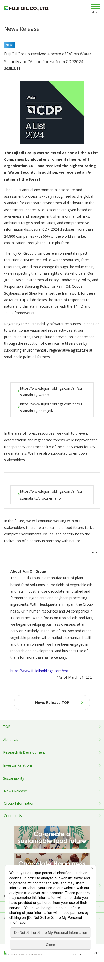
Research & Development (24, 752)
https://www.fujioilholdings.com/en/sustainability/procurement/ (51, 494)
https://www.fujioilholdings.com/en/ (39, 670)
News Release (15, 791)
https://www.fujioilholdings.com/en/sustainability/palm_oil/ (51, 407)
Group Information (19, 803)
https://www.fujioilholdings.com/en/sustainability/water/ (51, 391)
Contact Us (13, 815)
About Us (10, 739)
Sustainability (13, 778)
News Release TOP (52, 702)
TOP (6, 726)
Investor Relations (18, 765)
